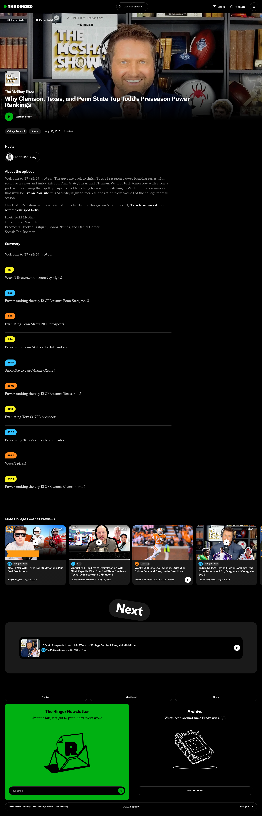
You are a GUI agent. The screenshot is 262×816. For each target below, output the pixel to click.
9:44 (10, 339)
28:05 (10, 385)
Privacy (26, 806)
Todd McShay (25, 157)
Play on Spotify (18, 20)
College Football (16, 131)
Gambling (145, 564)
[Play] (9, 116)
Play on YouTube (47, 20)
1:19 (9, 269)
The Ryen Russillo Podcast (83, 579)
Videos (221, 6)
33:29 (10, 432)
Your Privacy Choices (43, 807)
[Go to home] (18, 6)
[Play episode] (188, 580)
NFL (78, 564)
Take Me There (195, 790)
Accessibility (62, 806)
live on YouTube (37, 193)
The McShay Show (207, 579)
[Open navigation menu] (254, 6)
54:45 (10, 478)
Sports (34, 131)
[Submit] (121, 791)
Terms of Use (15, 806)
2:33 (10, 292)
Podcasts (240, 6)
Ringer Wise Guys (143, 579)
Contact (46, 697)
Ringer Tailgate (14, 579)
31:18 (10, 409)
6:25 (10, 316)
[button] (132, 6)
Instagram (244, 806)
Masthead (131, 697)
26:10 (10, 362)
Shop (216, 697)
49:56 (10, 455)
